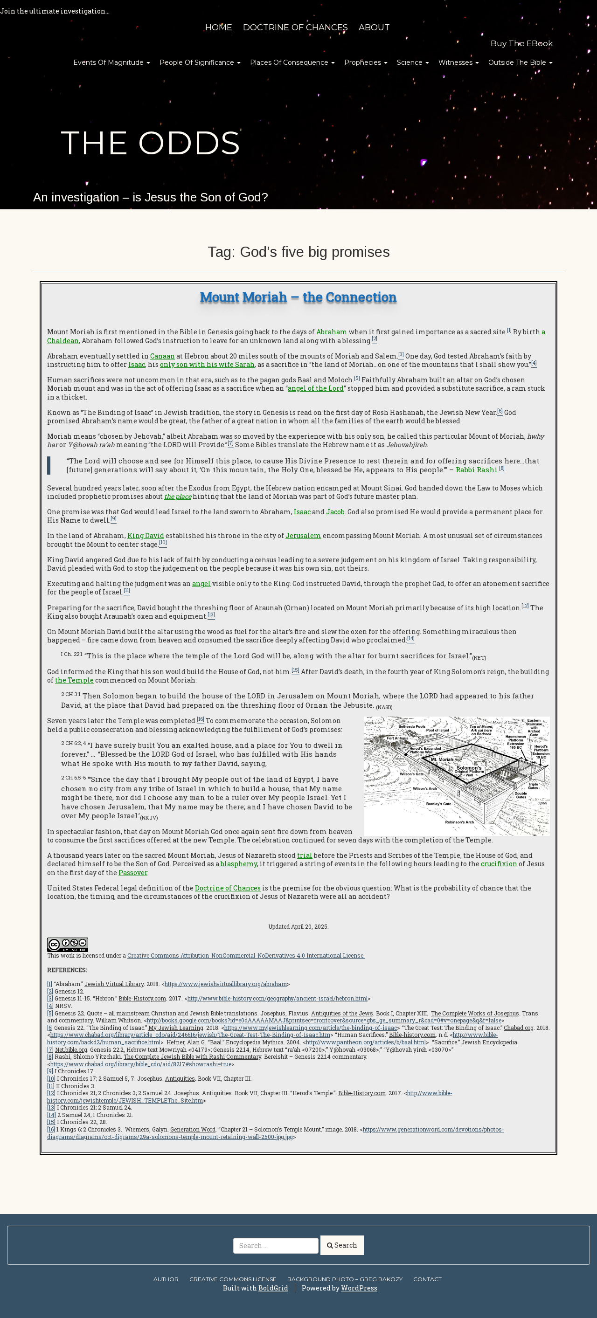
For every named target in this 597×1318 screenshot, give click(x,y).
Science (410, 62)
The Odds (151, 142)
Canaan (162, 356)
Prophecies (363, 62)
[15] (51, 1121)
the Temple (74, 680)
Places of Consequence (290, 62)
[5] (50, 1013)
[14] (51, 1114)
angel (201, 583)
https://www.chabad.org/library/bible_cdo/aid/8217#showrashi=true (140, 1064)
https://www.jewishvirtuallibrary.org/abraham (226, 983)
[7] (50, 1049)
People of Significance (198, 62)
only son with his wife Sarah (207, 364)
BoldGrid (273, 1287)
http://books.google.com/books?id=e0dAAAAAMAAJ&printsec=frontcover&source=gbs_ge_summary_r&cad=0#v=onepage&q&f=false (324, 1020)
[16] (51, 1129)
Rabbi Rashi (476, 469)
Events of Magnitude (109, 62)
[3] (50, 998)
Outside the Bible (518, 62)
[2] (50, 991)
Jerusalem (303, 535)
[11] (51, 1086)
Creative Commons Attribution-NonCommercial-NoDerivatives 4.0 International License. (246, 955)
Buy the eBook (522, 43)
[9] (50, 1071)
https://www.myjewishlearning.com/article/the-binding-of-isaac (310, 1027)
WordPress (359, 1287)
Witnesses (456, 62)
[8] (50, 1056)
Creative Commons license (233, 1279)
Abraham (331, 331)
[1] (49, 983)
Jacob (335, 511)
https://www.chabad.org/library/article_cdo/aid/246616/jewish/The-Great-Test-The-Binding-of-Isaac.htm (190, 1034)
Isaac (136, 364)
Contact (427, 1279)
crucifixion (499, 863)
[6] (50, 1027)
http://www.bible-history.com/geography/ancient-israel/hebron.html (277, 998)
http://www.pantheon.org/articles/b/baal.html (366, 1042)
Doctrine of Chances (295, 27)
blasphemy (238, 863)
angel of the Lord (316, 388)
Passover (132, 872)
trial (304, 855)
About (374, 27)
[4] (50, 1005)
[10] (51, 1078)
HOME (218, 27)
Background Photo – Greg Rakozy (345, 1279)
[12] (51, 1093)
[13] (51, 1107)
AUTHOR (166, 1279)
